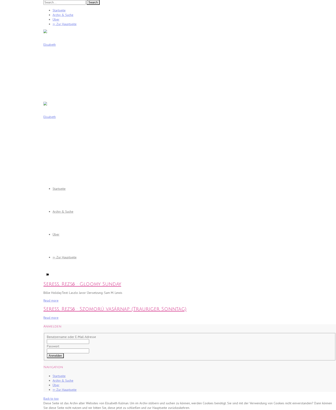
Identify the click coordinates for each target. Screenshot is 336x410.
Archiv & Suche (63, 15)
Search (93, 2)
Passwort (53, 346)
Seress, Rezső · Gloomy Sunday (82, 284)
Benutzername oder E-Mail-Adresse (71, 337)
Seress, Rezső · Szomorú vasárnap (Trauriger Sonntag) (115, 309)
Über (56, 19)
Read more (51, 300)
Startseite (59, 10)
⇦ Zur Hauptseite (65, 24)
